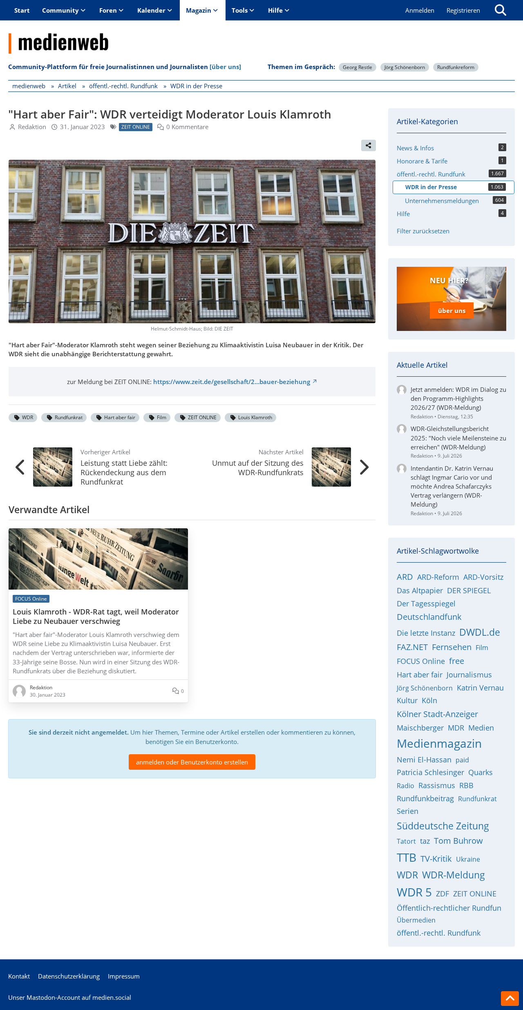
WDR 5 (414, 892)
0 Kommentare (187, 127)
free (456, 660)
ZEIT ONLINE (202, 417)
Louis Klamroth (255, 417)
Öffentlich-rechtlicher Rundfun (449, 908)
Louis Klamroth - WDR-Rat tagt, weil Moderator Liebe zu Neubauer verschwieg (96, 616)
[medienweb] (261, 37)
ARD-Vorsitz (483, 577)
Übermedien (416, 920)
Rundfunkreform (455, 67)
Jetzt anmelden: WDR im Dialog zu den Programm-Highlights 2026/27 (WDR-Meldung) (458, 398)
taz (425, 841)
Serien (407, 811)
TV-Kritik (436, 858)
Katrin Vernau (480, 688)
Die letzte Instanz (426, 633)
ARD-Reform (438, 577)
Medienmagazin (439, 743)
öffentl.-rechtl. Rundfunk (439, 933)
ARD (405, 576)
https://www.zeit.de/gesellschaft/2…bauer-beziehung (231, 382)
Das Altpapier (420, 590)
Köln (429, 700)
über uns (451, 310)
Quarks (480, 772)
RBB (466, 785)
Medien (481, 728)
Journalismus (469, 674)
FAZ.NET (412, 646)
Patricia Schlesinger (430, 772)
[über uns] (225, 67)
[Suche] (500, 10)
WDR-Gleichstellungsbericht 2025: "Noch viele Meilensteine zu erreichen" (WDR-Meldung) (458, 438)
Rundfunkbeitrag (425, 798)
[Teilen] (368, 145)
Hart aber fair (119, 417)
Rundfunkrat (69, 417)
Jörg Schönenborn (404, 67)
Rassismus (436, 785)
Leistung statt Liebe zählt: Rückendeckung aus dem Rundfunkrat (124, 472)
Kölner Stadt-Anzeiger (437, 714)
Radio (405, 785)
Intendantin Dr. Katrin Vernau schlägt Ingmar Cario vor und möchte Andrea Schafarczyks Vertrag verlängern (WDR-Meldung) (452, 486)
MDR (456, 728)
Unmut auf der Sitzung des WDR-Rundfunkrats (258, 467)
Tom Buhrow (458, 840)
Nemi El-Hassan (424, 759)
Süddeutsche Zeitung (443, 825)
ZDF (442, 893)
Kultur (407, 700)
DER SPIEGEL (469, 590)
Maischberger (420, 728)
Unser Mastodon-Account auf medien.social (69, 997)
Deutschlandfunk (429, 616)
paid (462, 759)
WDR (27, 417)
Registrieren (463, 10)
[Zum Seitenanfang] (510, 998)
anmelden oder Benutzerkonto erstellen (192, 762)
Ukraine (468, 859)
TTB (406, 857)
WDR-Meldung (453, 874)
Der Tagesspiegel (426, 603)
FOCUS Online (421, 661)
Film (161, 417)
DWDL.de (479, 632)
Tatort (406, 841)
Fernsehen (452, 646)
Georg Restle (357, 67)
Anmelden (419, 10)
